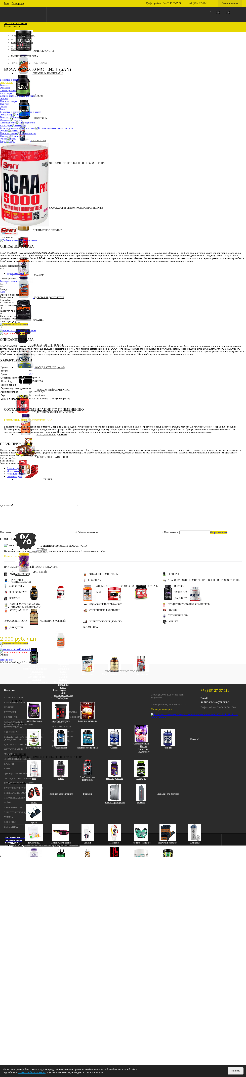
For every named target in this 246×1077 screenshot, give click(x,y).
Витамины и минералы (48, 73)
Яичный (168, 747)
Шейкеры (194, 842)
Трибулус (141, 778)
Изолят (143, 746)
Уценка (42, 549)
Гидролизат (143, 752)
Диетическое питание (47, 230)
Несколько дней (14, 476)
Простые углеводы (61, 721)
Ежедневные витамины (36, 682)
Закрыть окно (7, 660)
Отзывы (4, 130)
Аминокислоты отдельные (168, 603)
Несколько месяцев (16, 474)
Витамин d (63, 669)
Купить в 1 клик (27, 330)
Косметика (22, 574)
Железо (63, 666)
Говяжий (194, 739)
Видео (3, 141)
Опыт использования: (11, 463)
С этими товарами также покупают (17, 128)
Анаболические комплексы (87, 778)
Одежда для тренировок (183, 598)
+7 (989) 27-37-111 (214, 690)
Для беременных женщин (36, 678)
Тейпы (48, 479)
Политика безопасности (32, 1072)
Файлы (3, 138)
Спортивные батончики (52, 457)
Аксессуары (18, 782)
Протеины (40, 118)
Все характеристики (10, 281)
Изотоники (87, 674)
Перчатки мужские (167, 842)
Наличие (4, 136)
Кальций (63, 677)
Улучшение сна (178, 615)
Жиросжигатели (19, 592)
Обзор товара (6, 114)
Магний (63, 679)
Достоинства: (7, 505)
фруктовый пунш (15, 273)
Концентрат (143, 749)
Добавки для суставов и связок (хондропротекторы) (68, 208)
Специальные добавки (52, 434)
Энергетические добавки (105, 621)
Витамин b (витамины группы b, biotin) (63, 659)
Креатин (38, 320)
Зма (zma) (39, 275)
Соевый (114, 747)
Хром (63, 690)
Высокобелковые (34, 721)
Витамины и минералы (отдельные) (60, 651)
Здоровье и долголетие (49, 297)
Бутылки (141, 802)
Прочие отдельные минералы (63, 696)
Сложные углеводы (87, 721)
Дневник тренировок (114, 802)
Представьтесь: (171, 532)
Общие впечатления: (88, 532)
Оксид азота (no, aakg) (50, 367)
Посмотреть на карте (161, 709)
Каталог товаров (15, 23)
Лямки (87, 842)
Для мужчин (36, 674)
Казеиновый (61, 747)
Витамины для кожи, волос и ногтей (34, 628)
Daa (34, 778)
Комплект (5, 117)
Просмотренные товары (123, 671)
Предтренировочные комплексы (53, 412)
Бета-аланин (34, 603)
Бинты (34, 802)
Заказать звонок (230, 3)
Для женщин (36, 671)
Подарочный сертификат (53, 390)
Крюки (34, 822)
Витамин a (63, 655)
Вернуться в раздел (9, 112)
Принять (235, 1070)
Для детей (40, 572)
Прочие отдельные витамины (63, 683)
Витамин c (63, 663)
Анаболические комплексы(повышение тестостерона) (69, 163)
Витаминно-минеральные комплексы (34, 667)
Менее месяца (14, 471)
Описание (5, 120)
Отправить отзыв (218, 532)
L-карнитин (38, 140)
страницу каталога (38, 551)
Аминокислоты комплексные (141, 603)
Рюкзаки (87, 794)
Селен (63, 687)
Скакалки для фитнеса (168, 794)
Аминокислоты (43, 51)
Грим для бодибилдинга (61, 794)
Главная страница (13, 556)
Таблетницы (34, 842)
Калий (63, 671)
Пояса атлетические (61, 842)
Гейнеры (37, 96)
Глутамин (194, 603)
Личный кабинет (61, 726)
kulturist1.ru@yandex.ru (215, 702)
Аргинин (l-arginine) (60, 603)
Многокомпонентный (87, 747)
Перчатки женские (141, 842)
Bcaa (114, 603)
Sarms (61, 778)
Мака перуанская (114, 778)
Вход (6, 3)
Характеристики (8, 122)
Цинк (63, 693)
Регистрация (18, 3)
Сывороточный (141, 743)
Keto (18, 322)
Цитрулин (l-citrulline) (87, 603)
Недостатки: (6, 532)
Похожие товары (8, 133)
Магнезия (114, 842)
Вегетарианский (34, 747)
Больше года (13, 468)
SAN (2, 292)
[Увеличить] (24, 225)
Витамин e (63, 674)
